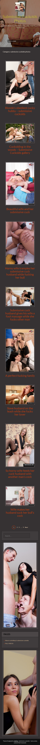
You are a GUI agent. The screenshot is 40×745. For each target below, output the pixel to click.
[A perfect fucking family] (20, 350)
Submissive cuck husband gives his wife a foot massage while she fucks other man (20, 315)
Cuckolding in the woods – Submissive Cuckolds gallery (20, 149)
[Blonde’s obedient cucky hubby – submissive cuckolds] (20, 82)
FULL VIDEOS (9, 643)
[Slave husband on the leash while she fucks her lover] (20, 394)
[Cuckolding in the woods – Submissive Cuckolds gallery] (20, 133)
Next (26, 527)
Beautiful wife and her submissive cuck (20, 210)
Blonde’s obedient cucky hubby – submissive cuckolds (20, 111)
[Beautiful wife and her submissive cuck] (20, 183)
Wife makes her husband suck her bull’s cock (20, 512)
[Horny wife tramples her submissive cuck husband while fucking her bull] (20, 243)
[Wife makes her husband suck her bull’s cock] (20, 496)
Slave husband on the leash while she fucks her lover (20, 411)
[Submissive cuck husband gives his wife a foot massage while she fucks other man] (20, 296)
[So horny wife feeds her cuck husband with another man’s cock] (20, 445)
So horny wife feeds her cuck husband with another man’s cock (20, 473)
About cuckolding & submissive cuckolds (17, 640)
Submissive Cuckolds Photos (20, 18)
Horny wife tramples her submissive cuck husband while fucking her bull (20, 273)
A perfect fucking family (20, 375)
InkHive (16, 741)
